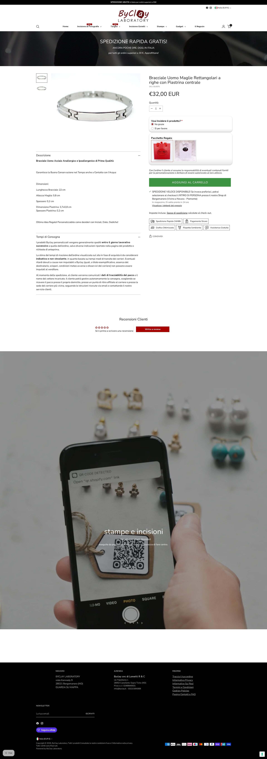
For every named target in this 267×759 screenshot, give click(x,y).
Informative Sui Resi (182, 683)
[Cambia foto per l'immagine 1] (41, 78)
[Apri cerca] (37, 26)
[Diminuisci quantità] (151, 108)
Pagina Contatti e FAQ (184, 694)
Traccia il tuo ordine (182, 676)
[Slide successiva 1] (130, 623)
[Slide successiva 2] (133, 623)
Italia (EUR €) (223, 8)
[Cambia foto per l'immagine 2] (41, 88)
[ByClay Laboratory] (133, 16)
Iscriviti (90, 713)
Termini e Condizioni (183, 687)
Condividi (158, 236)
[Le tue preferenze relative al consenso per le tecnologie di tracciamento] (262, 754)
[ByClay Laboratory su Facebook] (207, 8)
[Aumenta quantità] (160, 108)
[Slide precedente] (125, 623)
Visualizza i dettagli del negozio (167, 205)
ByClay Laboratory (59, 743)
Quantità (153, 102)
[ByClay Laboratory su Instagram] (210, 8)
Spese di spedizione (177, 213)
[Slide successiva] (142, 623)
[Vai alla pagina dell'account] (223, 26)
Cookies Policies (180, 690)
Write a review (153, 329)
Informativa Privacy (182, 680)
